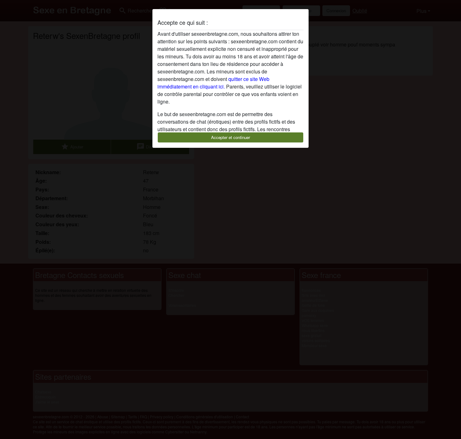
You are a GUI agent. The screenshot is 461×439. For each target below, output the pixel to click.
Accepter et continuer (230, 137)
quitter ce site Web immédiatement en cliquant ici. (213, 82)
